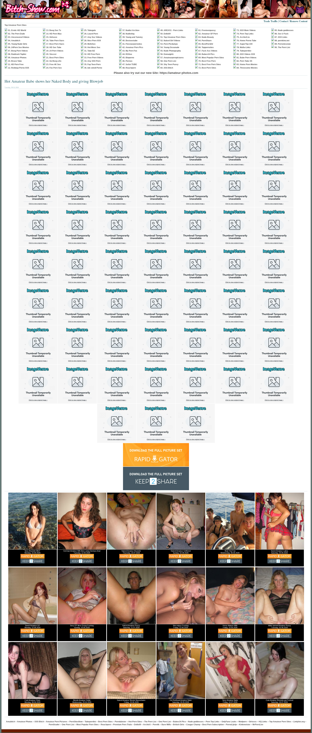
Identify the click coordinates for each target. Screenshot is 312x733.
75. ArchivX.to (243, 37)
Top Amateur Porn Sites (280, 722)
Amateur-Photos (24, 722)
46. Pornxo (127, 61)
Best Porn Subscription (213, 724)
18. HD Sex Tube (53, 47)
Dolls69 (137, 724)
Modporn (243, 722)
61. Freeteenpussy (207, 30)
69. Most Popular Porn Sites (211, 57)
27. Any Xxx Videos (93, 37)
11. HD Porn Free (16, 64)
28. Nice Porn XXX (92, 40)
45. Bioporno (128, 57)
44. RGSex (127, 54)
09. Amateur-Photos (17, 57)
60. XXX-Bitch (166, 68)
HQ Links (263, 722)
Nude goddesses (196, 722)
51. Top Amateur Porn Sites (173, 37)
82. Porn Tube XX (244, 61)
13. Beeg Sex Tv (53, 30)
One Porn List (164, 722)
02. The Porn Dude (16, 34)
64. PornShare (205, 40)
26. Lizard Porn (91, 34)
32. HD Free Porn (92, 54)
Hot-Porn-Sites (135, 722)
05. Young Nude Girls (17, 44)
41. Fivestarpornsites (132, 44)
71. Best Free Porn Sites (209, 64)
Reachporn (106, 724)
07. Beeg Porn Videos (18, 51)
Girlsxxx (253, 722)
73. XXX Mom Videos (246, 30)
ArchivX (147, 724)
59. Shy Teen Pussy (169, 64)
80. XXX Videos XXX (246, 54)
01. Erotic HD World (17, 30)
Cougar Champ (193, 724)
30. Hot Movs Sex (92, 47)
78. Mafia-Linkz (243, 47)
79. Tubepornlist (244, 51)
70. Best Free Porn (207, 61)
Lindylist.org (299, 722)
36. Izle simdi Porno (93, 68)
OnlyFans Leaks (228, 722)
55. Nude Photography (170, 51)
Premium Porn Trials (122, 724)
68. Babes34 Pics (206, 54)
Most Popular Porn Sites (87, 724)
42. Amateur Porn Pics (132, 47)
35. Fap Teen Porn (92, 64)
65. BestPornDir (205, 44)
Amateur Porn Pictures (56, 722)
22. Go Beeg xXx (53, 61)
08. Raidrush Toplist (17, 54)
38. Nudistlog (128, 34)
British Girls (178, 724)
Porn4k (156, 724)
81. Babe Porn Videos (246, 57)
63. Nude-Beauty (206, 37)
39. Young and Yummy (132, 37)
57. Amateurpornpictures (172, 57)
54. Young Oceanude (169, 47)
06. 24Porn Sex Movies (18, 47)
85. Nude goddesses (284, 30)
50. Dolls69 (165, 34)
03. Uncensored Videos (18, 37)
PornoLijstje (231, 724)
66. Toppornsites (206, 47)
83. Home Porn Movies (247, 64)
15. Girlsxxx (51, 37)
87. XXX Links (281, 37)
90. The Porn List (282, 47)
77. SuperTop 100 (245, 44)
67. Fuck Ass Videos (207, 51)
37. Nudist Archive (130, 30)
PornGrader (54, 724)
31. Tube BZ (89, 51)
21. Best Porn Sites (55, 57)
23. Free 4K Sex (53, 64)
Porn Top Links (212, 722)
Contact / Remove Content (293, 21)
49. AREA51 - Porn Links (171, 30)
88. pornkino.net (282, 40)
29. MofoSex (90, 44)
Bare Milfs (166, 724)
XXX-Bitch (39, 722)
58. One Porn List (168, 61)
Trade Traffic (271, 21)
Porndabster (120, 722)
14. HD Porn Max (54, 34)
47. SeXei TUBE (129, 64)
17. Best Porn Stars (55, 44)
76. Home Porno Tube (246, 40)
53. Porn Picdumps (169, 44)
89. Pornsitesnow (283, 44)
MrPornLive (258, 724)
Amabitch (10, 722)
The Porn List (150, 722)
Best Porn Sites (105, 722)
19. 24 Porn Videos (54, 51)
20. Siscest (51, 54)
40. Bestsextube (129, 40)
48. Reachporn (129, 68)
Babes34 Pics (179, 722)
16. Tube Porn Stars (55, 40)
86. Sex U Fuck (281, 34)
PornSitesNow (76, 722)
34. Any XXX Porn (92, 61)
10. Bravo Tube (15, 61)
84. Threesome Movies (247, 68)
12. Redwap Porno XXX (18, 68)
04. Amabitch (14, 40)
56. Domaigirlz (167, 54)
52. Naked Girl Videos (170, 40)
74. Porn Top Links (245, 34)
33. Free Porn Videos (93, 57)
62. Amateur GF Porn (208, 34)
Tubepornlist (90, 722)
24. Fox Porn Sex (54, 68)
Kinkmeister (244, 724)
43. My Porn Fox (129, 51)
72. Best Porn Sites (207, 68)
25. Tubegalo (90, 30)
